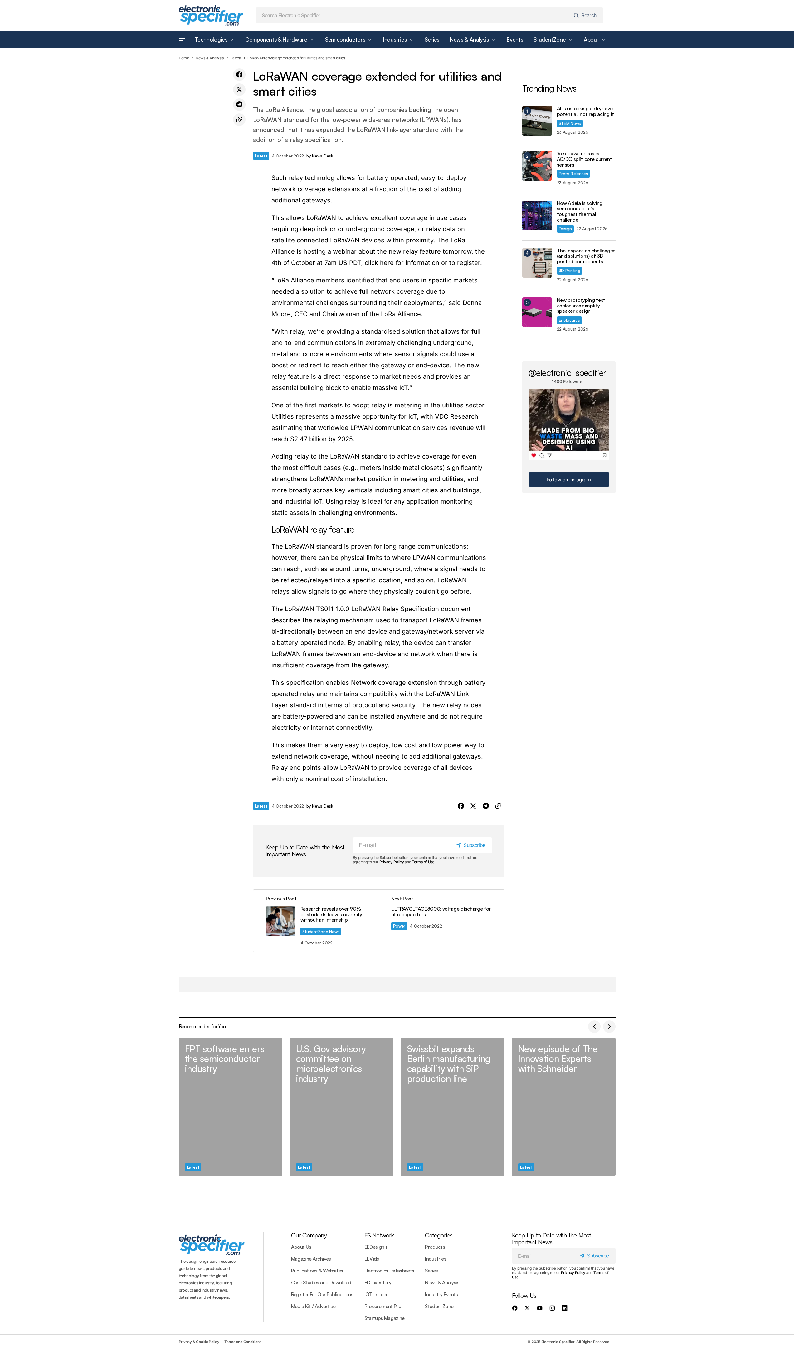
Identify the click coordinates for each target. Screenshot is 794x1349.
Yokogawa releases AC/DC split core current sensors (584, 159)
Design (565, 228)
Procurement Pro (382, 1306)
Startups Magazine (384, 1318)
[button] (181, 39)
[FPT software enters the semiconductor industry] (230, 1107)
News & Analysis (210, 58)
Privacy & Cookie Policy (199, 1341)
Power (399, 925)
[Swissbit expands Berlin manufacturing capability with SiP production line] (452, 1107)
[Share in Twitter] (239, 89)
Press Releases (573, 173)
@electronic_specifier (567, 372)
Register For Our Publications (322, 1294)
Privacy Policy (391, 861)
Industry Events (441, 1294)
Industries (435, 1259)
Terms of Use (423, 861)
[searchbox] (413, 15)
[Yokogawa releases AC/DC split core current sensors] (537, 166)
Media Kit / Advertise (313, 1306)
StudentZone (439, 1306)
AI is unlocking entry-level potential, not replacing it (585, 111)
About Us (301, 1247)
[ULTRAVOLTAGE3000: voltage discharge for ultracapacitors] (441, 921)
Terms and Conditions (242, 1341)
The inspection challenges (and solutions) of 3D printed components (586, 256)
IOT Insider (376, 1294)
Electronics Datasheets (389, 1270)
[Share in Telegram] (239, 104)
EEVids (371, 1259)
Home (184, 58)
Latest (236, 58)
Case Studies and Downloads (322, 1282)
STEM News (570, 123)
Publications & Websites (317, 1270)
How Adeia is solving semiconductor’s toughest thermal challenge (580, 211)
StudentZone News (321, 931)
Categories (438, 1235)
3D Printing (569, 270)
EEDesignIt (375, 1247)
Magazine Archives (311, 1259)
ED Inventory (377, 1282)
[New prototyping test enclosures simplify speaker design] (537, 312)
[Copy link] (239, 119)
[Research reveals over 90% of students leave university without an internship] (316, 921)
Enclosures (569, 320)
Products (435, 1247)
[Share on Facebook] (239, 74)
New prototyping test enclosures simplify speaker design (581, 305)
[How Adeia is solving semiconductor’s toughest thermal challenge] (537, 215)
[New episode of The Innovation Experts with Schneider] (564, 1107)
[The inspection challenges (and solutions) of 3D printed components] (537, 263)
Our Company (309, 1235)
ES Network (379, 1235)
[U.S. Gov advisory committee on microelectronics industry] (341, 1107)
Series (431, 1270)
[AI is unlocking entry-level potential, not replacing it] (537, 121)
